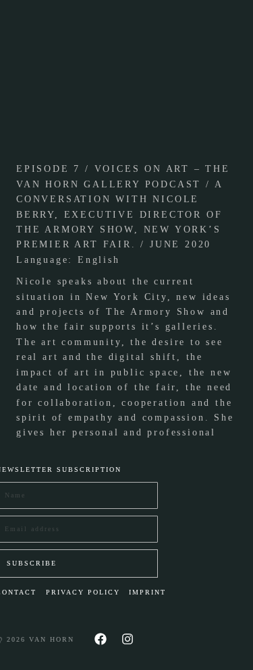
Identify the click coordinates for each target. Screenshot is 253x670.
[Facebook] (100, 639)
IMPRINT (147, 592)
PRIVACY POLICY (83, 592)
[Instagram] (127, 639)
